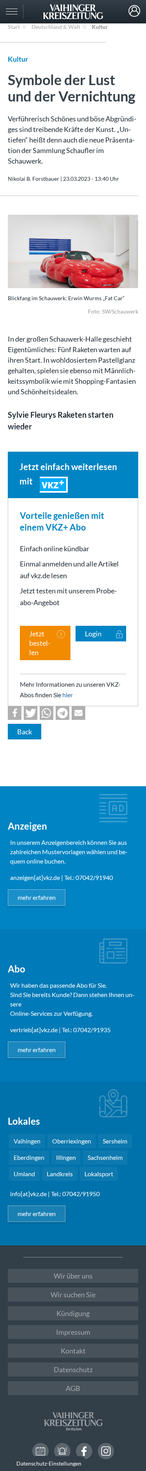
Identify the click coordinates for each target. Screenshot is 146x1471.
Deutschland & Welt (56, 26)
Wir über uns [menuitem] (73, 1276)
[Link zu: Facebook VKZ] (84, 1451)
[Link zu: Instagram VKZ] (106, 1451)
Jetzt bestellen (39, 643)
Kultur (100, 26)
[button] (14, 713)
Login (134, 11)
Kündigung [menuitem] (73, 1313)
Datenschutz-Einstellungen (48, 1463)
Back (24, 731)
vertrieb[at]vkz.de (34, 1029)
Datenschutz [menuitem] (73, 1369)
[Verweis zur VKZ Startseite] (73, 11)
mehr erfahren (37, 897)
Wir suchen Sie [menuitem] (73, 1294)
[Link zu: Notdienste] (62, 1451)
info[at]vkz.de (28, 1193)
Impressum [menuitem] (73, 1332)
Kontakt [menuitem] (73, 1350)
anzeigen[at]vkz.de (35, 877)
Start (14, 26)
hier (67, 694)
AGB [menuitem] (73, 1388)
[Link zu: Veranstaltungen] (40, 1451)
